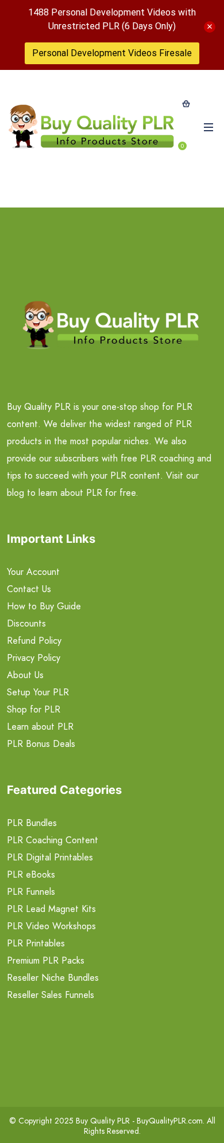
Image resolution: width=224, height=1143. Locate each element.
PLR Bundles (32, 822)
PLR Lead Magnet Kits (51, 908)
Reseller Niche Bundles (53, 977)
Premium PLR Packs (45, 960)
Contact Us (29, 589)
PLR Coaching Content (52, 840)
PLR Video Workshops (51, 926)
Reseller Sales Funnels (50, 994)
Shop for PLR (33, 709)
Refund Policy (34, 640)
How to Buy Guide (44, 606)
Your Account (33, 571)
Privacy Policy (33, 657)
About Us (25, 675)
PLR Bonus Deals (41, 743)
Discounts (26, 623)
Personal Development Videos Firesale (112, 53)
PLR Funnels (31, 891)
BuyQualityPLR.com (170, 1120)
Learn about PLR (40, 726)
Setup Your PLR (38, 692)
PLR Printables (36, 943)
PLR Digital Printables (50, 857)
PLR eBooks (31, 874)
